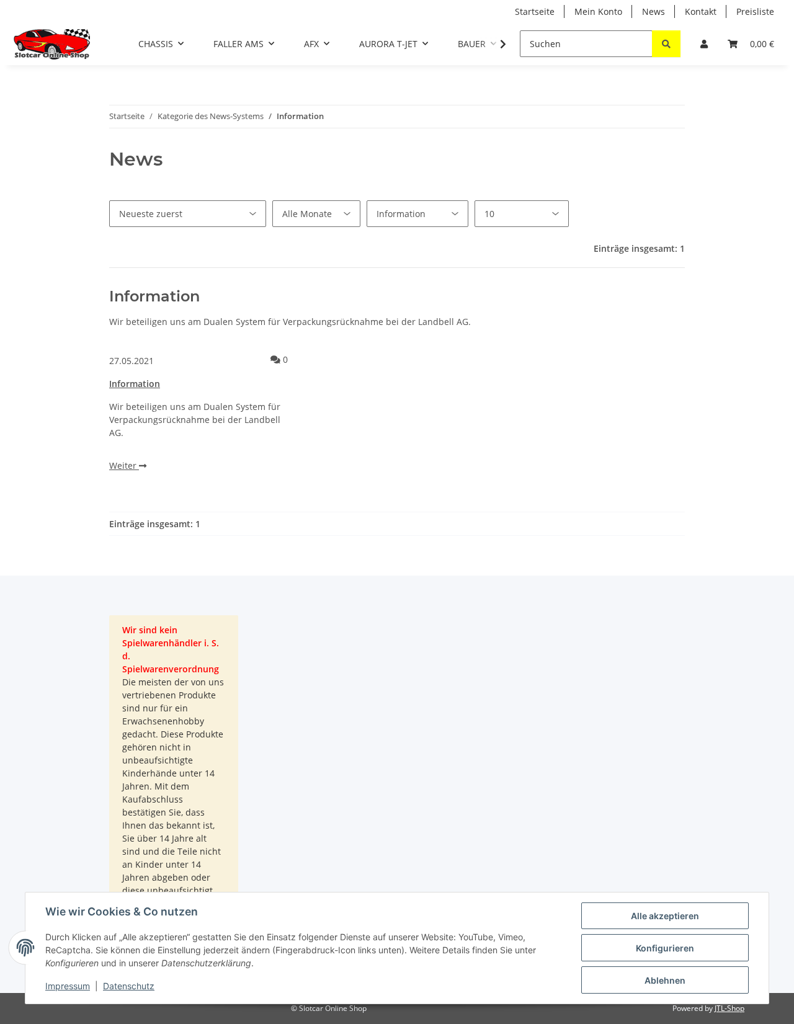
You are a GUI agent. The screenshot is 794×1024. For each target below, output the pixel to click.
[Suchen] (666, 43)
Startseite (535, 11)
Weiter (124, 465)
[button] (704, 43)
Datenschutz (128, 986)
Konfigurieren (665, 948)
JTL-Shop (729, 1008)
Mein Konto (598, 11)
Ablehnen (665, 980)
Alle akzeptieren (665, 915)
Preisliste (755, 11)
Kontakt (700, 11)
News (653, 11)
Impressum (67, 986)
